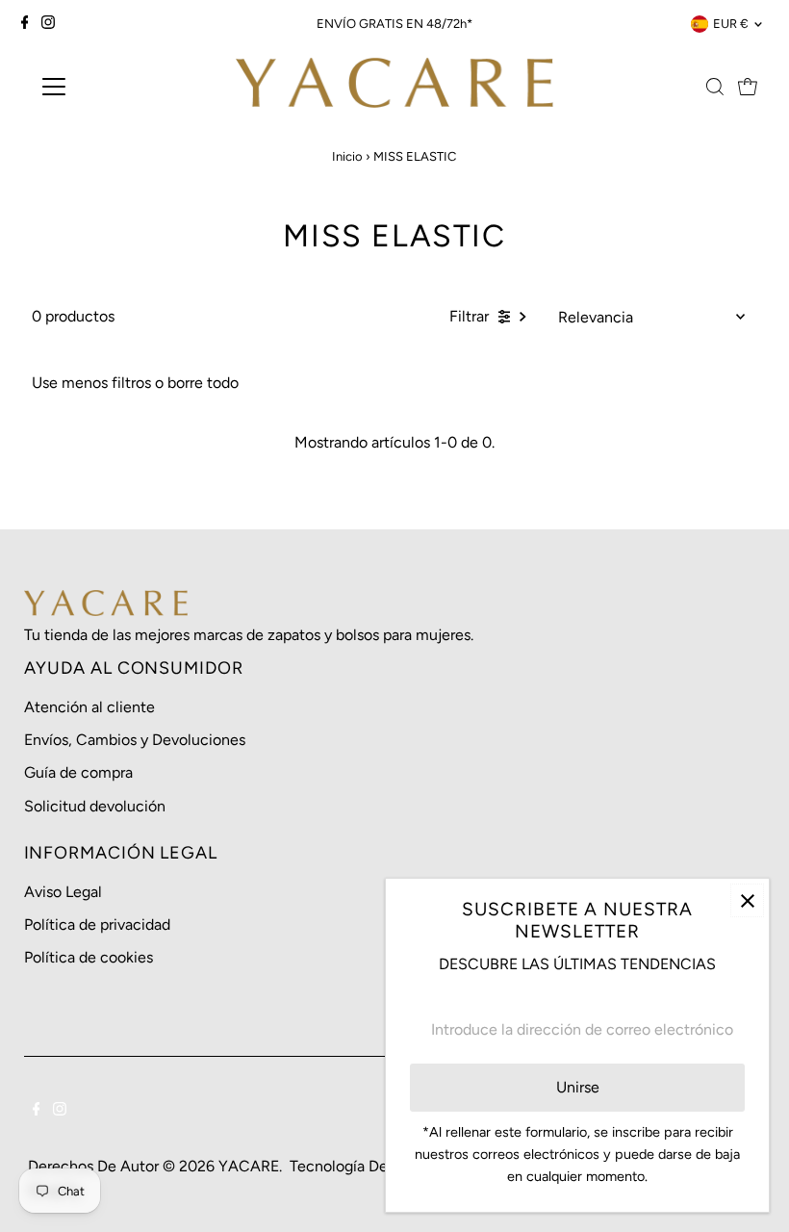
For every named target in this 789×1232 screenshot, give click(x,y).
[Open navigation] (117, 87)
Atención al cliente (89, 707)
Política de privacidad (97, 924)
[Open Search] (715, 86)
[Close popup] (747, 900)
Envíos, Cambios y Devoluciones (134, 740)
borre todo (203, 382)
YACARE (248, 1166)
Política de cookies (88, 957)
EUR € (731, 23)
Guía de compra (78, 772)
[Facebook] (25, 24)
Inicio (347, 156)
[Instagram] (48, 24)
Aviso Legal (63, 892)
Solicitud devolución (94, 806)
